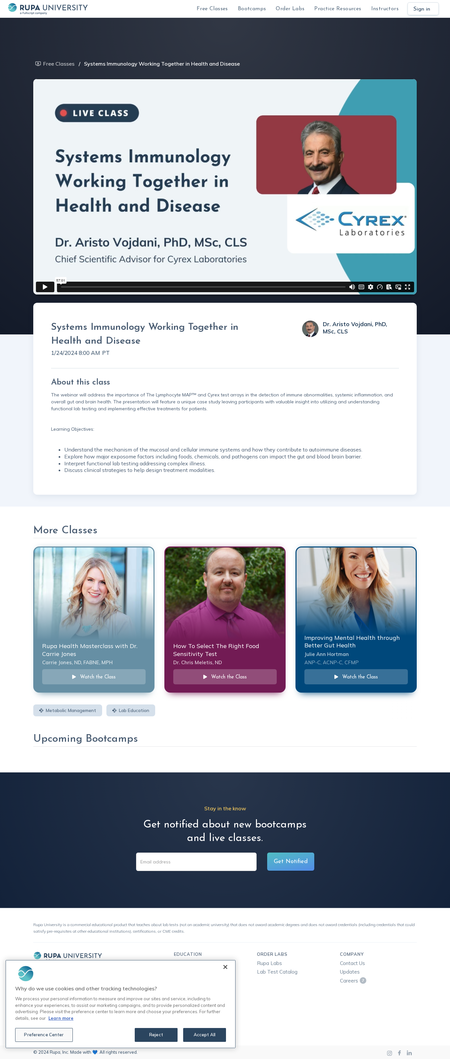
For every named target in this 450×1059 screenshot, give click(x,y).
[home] (48, 9)
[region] (120, 1004)
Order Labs (290, 9)
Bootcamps (252, 9)
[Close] (225, 967)
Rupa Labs (269, 963)
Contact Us (352, 963)
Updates (350, 972)
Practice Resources (337, 9)
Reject (156, 1034)
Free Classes (212, 9)
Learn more (60, 1018)
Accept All (204, 1034)
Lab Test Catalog (277, 972)
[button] (252, 9)
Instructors (385, 9)
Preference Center (44, 1034)
